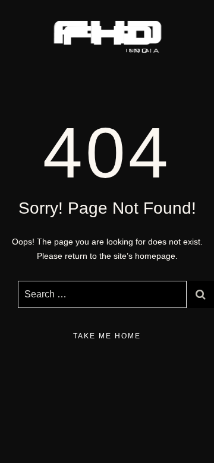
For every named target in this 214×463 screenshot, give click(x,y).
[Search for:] (102, 294)
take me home (107, 336)
